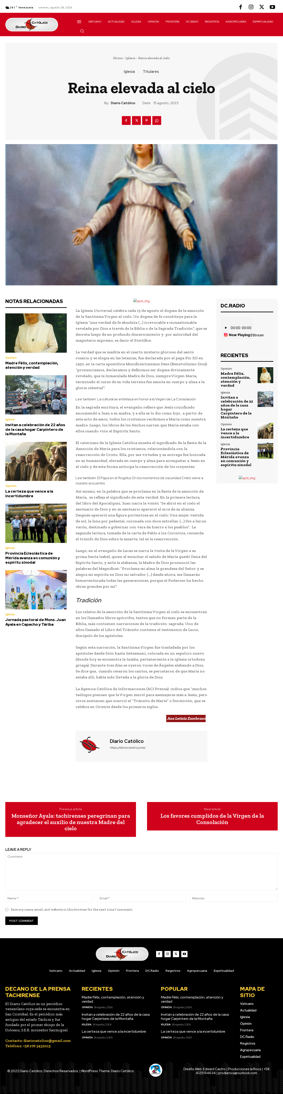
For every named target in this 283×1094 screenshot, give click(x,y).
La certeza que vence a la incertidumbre (29, 493)
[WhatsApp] (156, 120)
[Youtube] (272, 7)
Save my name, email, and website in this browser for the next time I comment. (72, 909)
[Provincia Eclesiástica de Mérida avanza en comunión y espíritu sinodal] (36, 523)
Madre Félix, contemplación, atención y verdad (31, 365)
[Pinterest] (146, 120)
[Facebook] (240, 7)
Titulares (151, 71)
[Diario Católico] (92, 745)
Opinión (11, 357)
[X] (261, 7)
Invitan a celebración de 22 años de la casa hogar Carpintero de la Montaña (35, 429)
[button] (82, 31)
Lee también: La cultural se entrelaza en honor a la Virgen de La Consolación (136, 399)
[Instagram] (251, 7)
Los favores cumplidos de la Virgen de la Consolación (212, 819)
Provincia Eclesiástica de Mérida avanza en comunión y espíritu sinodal (32, 558)
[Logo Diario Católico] (36, 25)
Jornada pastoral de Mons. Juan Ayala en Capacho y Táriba (35, 622)
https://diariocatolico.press (127, 747)
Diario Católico (123, 103)
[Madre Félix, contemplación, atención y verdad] (36, 333)
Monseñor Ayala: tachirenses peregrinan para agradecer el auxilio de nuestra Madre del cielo (70, 822)
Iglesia (130, 58)
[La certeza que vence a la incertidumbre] (36, 461)
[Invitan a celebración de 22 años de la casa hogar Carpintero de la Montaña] (36, 394)
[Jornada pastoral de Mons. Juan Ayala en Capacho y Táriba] (36, 589)
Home (117, 58)
